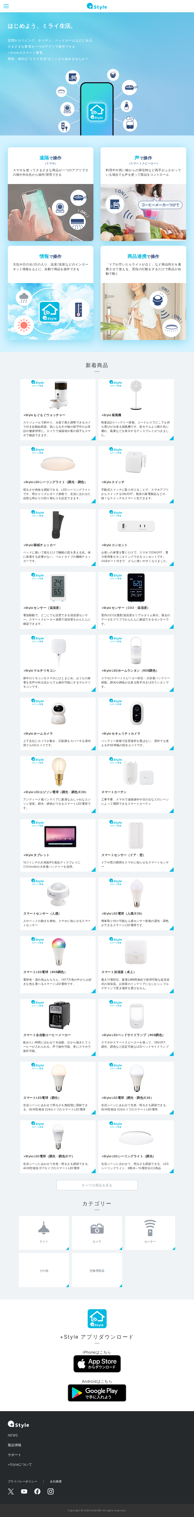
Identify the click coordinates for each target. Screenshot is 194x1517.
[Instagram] (51, 1491)
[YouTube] (24, 1491)
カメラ (97, 1241)
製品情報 (15, 1445)
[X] (11, 1491)
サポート (15, 1455)
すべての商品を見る (97, 1185)
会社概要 (56, 1481)
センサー (150, 1241)
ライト (44, 1241)
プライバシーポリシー (22, 1481)
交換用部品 (97, 1270)
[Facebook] (37, 1491)
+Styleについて (20, 1464)
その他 (44, 1270)
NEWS (13, 1435)
